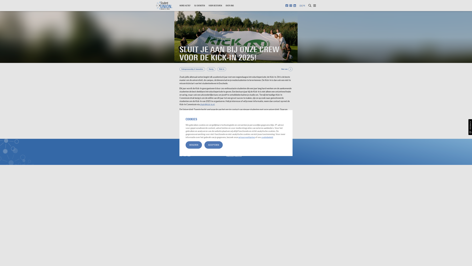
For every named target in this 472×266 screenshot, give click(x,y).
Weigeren (193, 145)
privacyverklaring (247, 137)
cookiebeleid (267, 137)
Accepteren (213, 145)
